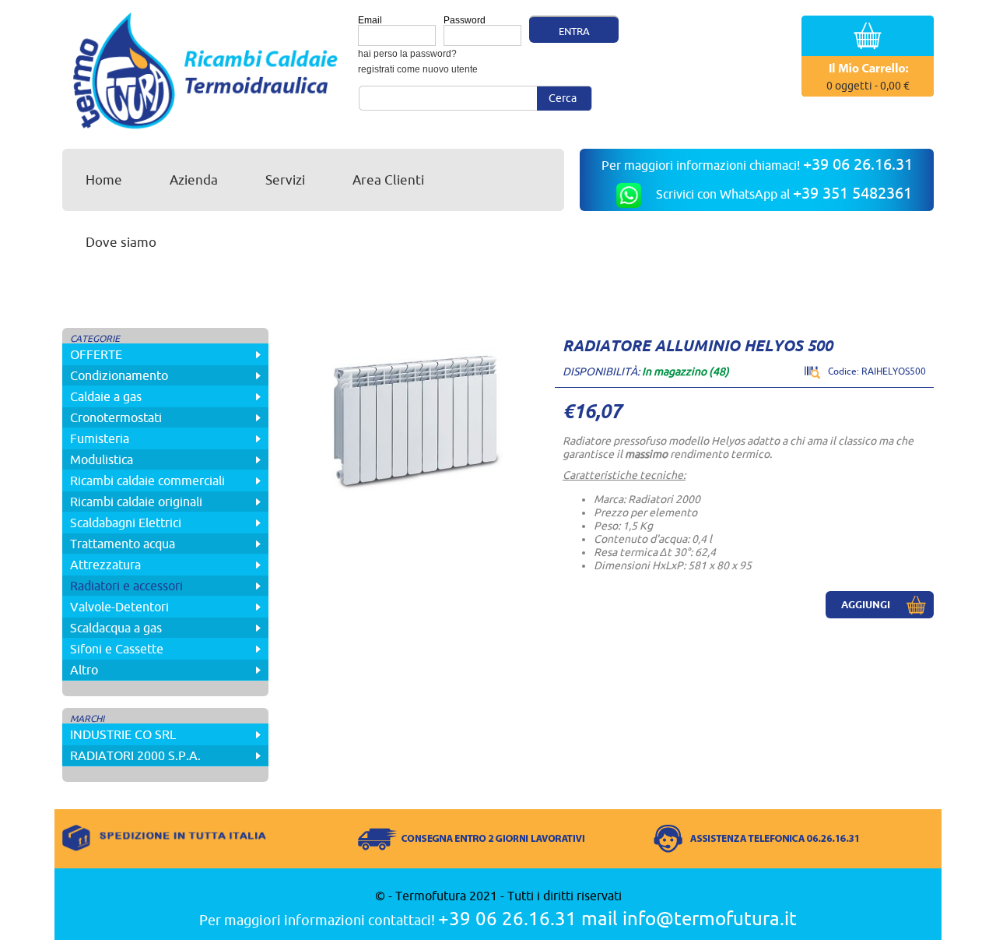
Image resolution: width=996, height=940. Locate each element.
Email (370, 20)
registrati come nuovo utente (418, 69)
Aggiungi (865, 604)
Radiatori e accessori (126, 586)
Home (104, 179)
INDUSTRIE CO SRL (123, 734)
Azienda (194, 179)
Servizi (285, 179)
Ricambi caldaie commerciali (147, 481)
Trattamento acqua (122, 544)
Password (465, 20)
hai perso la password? (407, 53)
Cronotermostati (116, 417)
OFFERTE (96, 354)
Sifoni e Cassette (116, 649)
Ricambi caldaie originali (136, 502)
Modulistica (101, 459)
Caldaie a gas (106, 396)
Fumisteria (99, 438)
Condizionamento (119, 375)
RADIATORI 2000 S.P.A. (135, 755)
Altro (84, 670)
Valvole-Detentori (119, 607)
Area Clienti (388, 179)
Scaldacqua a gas (116, 628)
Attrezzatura (105, 565)
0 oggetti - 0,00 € (868, 85)
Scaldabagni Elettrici (125, 523)
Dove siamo (121, 241)
